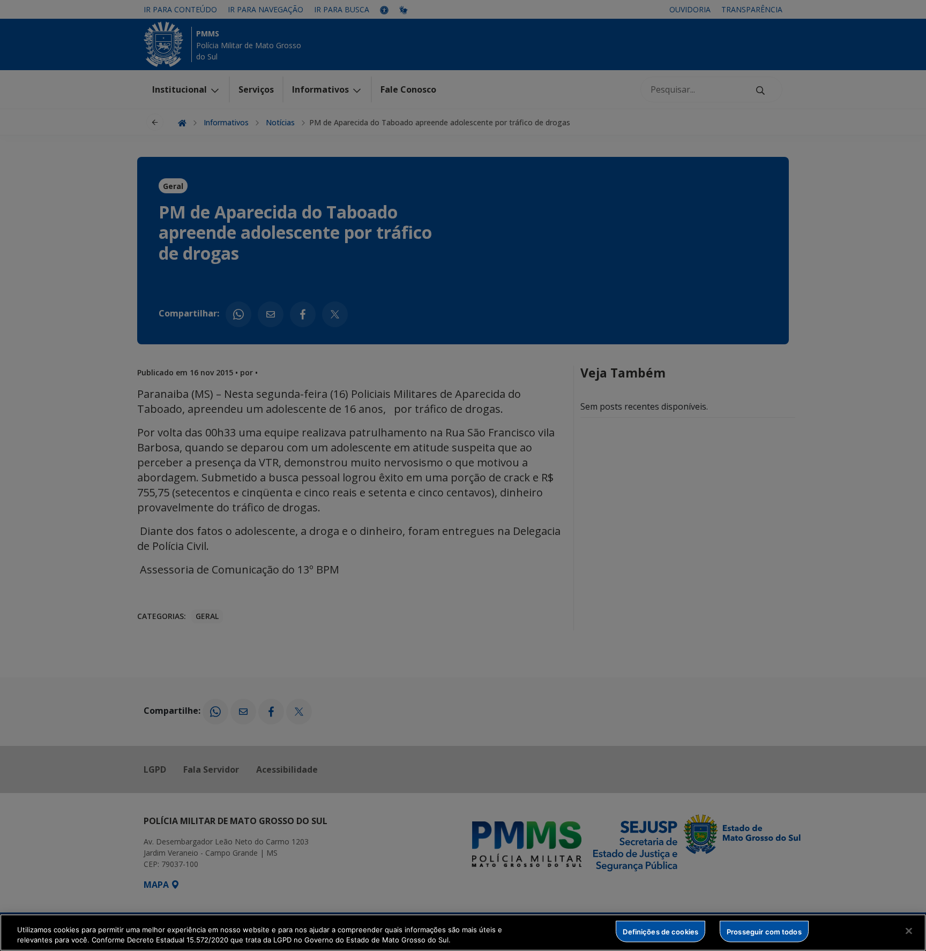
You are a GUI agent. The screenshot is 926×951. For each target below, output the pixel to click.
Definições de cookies (660, 931)
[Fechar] (909, 931)
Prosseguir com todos (764, 931)
